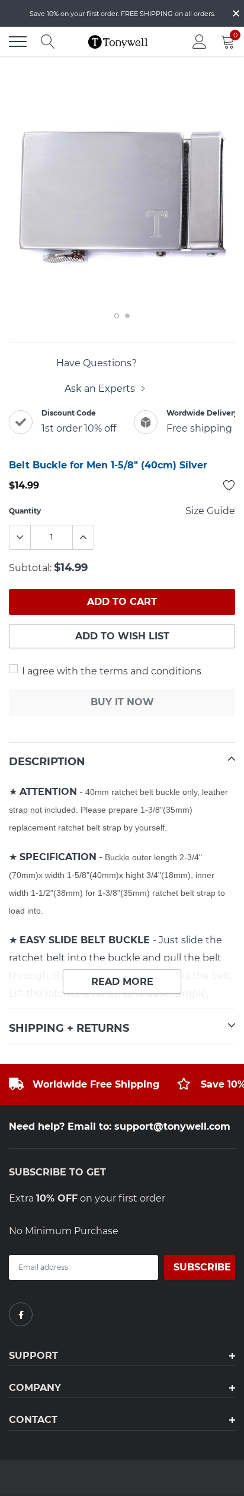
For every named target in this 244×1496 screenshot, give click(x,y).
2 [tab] (127, 315)
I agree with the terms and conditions (110, 671)
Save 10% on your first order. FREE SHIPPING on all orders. (122, 13)
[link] (21, 1314)
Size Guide (210, 510)
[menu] (18, 41)
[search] (48, 41)
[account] (199, 41)
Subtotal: (30, 567)
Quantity (25, 510)
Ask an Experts (101, 388)
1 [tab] (116, 315)
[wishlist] (229, 485)
